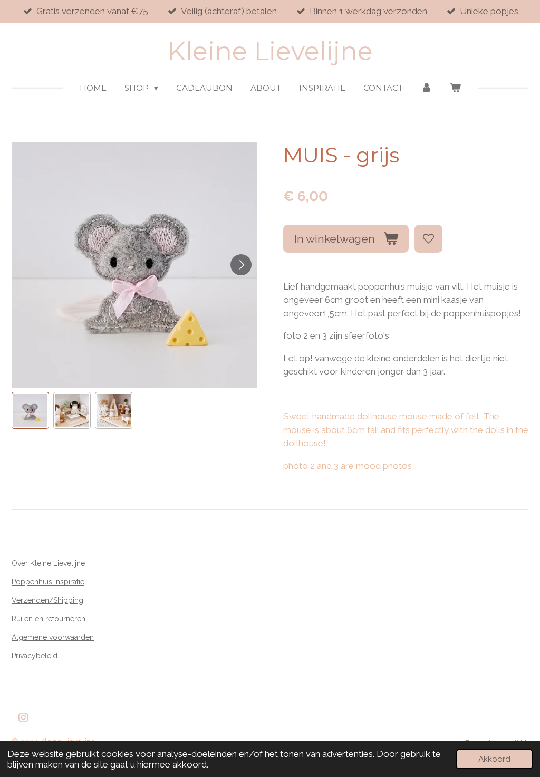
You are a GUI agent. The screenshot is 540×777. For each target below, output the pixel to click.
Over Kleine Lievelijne (48, 563)
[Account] (426, 88)
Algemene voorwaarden (53, 637)
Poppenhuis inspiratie (48, 582)
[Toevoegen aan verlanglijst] (428, 239)
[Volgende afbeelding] (241, 264)
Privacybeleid (34, 655)
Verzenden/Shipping (47, 600)
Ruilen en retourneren (48, 619)
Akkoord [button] (494, 759)
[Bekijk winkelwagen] (455, 88)
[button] (30, 410)
